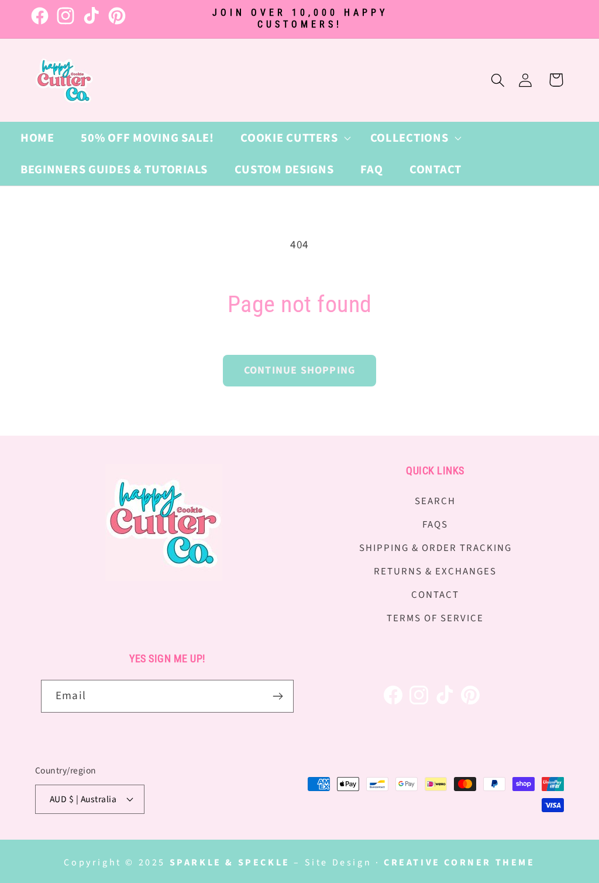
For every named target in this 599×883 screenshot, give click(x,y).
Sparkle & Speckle (230, 862)
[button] (291, 137)
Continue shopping (299, 370)
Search (435, 501)
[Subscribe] (277, 696)
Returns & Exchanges (435, 571)
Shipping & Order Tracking (435, 548)
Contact (435, 595)
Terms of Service (435, 618)
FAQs (435, 525)
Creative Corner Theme (459, 862)
